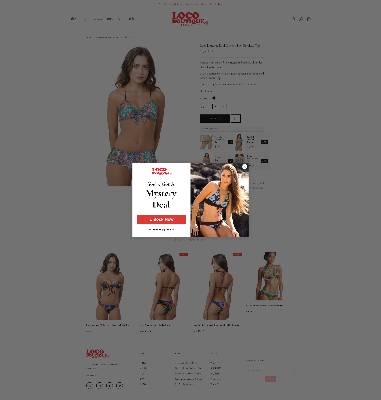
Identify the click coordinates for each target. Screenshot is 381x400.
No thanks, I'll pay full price (161, 229)
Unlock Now (162, 219)
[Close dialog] (244, 166)
